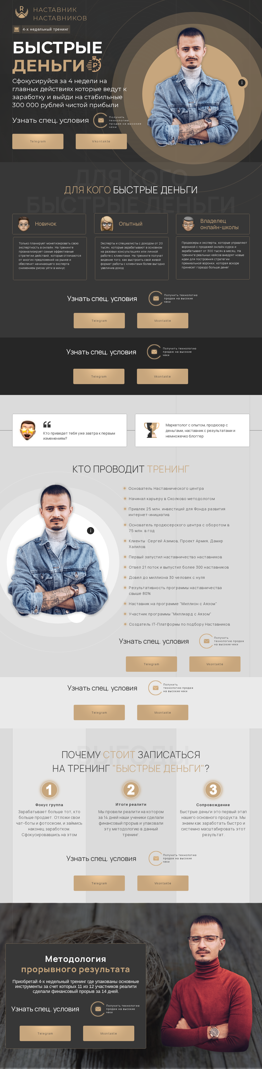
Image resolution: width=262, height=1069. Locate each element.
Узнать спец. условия (50, 120)
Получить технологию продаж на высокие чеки (125, 122)
